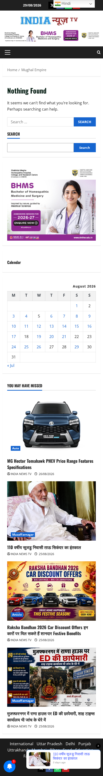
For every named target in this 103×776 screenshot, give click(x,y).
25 (26, 347)
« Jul (10, 365)
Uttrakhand (17, 750)
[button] (7, 52)
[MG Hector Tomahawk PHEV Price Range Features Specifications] (51, 425)
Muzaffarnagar (23, 534)
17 (13, 336)
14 (64, 326)
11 (26, 326)
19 (39, 336)
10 (13, 326)
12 (39, 326)
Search (13, 134)
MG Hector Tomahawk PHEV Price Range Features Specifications (50, 464)
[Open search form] (99, 52)
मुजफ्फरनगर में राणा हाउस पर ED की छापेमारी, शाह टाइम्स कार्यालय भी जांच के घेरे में (51, 716)
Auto (15, 448)
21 (64, 336)
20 (51, 336)
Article (17, 615)
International (21, 743)
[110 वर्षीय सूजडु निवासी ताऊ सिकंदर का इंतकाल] (51, 511)
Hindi (66, 3)
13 (51, 326)
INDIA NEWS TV (21, 474)
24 (13, 347)
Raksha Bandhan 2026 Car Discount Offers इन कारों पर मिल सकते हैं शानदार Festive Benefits (47, 630)
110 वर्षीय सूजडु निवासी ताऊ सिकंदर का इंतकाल (44, 547)
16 (89, 326)
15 (76, 326)
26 (39, 347)
